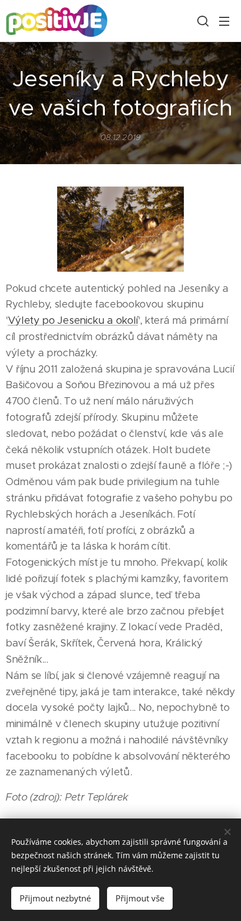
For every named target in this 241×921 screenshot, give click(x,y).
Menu (224, 21)
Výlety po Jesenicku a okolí (73, 320)
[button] (202, 21)
